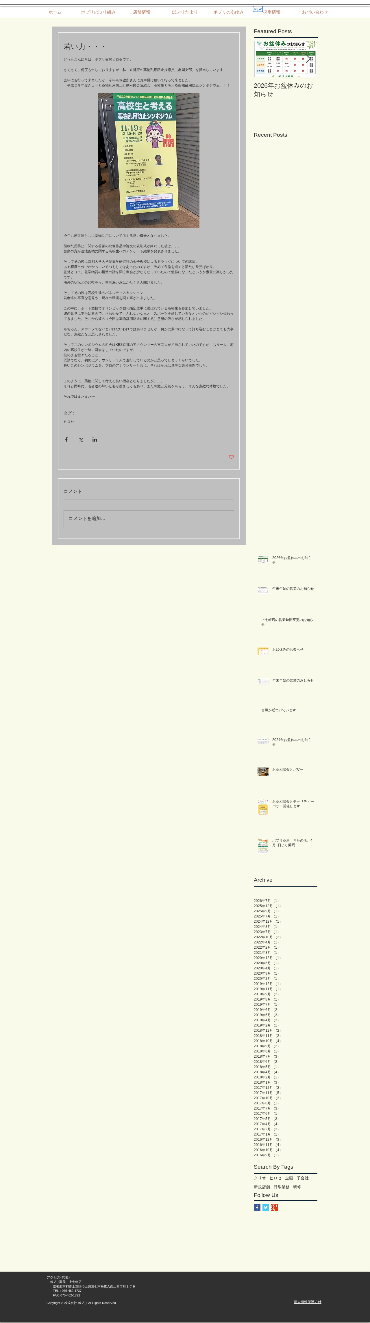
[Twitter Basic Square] (265, 1207)
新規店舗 (262, 1187)
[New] (258, 9)
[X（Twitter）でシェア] (80, 439)
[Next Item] (308, 59)
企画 (289, 1178)
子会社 (303, 1178)
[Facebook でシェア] (66, 439)
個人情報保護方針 (307, 1302)
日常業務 (281, 1187)
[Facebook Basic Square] (257, 1207)
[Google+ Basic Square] (274, 1207)
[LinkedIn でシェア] (94, 439)
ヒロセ (69, 422)
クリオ (260, 1178)
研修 (297, 1187)
